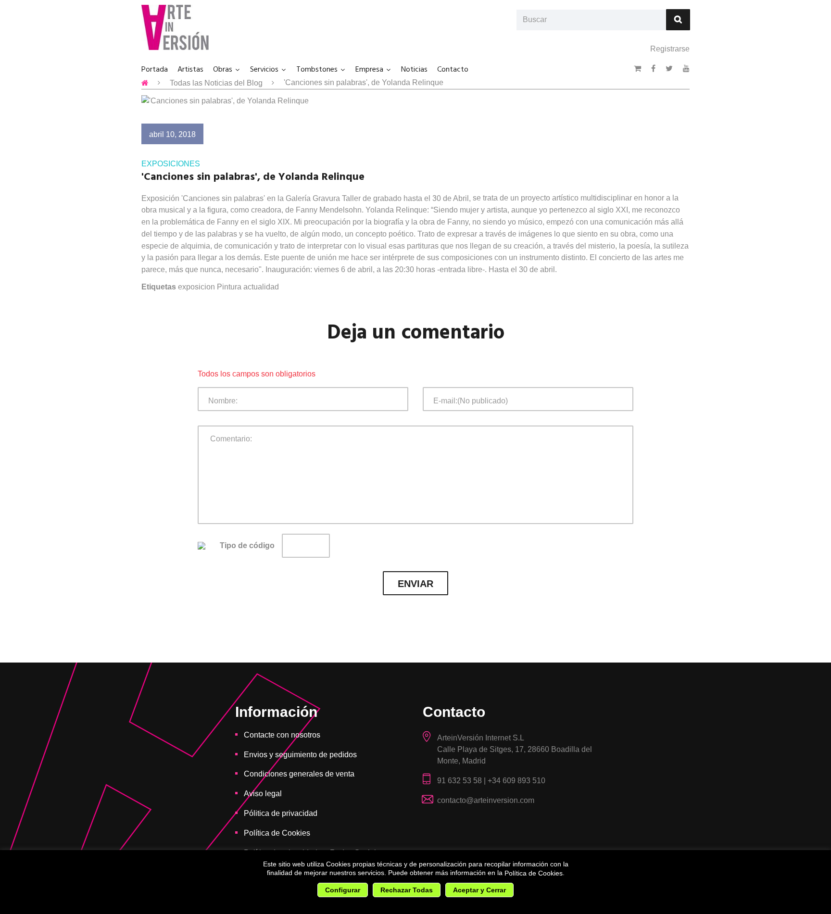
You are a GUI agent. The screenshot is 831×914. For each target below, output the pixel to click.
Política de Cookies (533, 873)
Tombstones (317, 69)
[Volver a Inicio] (145, 83)
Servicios (264, 69)
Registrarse (670, 49)
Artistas (190, 69)
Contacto (452, 69)
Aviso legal (263, 793)
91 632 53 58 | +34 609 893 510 (491, 780)
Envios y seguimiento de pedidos (300, 755)
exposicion (196, 287)
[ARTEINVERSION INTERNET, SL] (175, 27)
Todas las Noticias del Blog (216, 83)
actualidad (261, 287)
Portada (154, 69)
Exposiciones (170, 164)
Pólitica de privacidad (280, 813)
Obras (222, 69)
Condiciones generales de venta (299, 774)
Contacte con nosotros (282, 735)
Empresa (369, 69)
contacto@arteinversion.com (485, 800)
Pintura (229, 287)
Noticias (414, 69)
